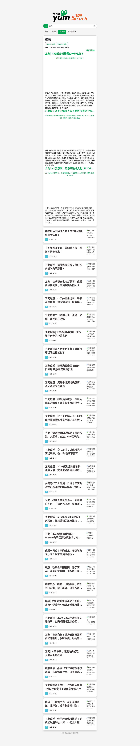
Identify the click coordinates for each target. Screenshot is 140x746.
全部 (46, 31)
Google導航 (62, 44)
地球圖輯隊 (72, 31)
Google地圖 (50, 44)
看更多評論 (90, 50)
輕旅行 (62, 31)
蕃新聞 (54, 31)
